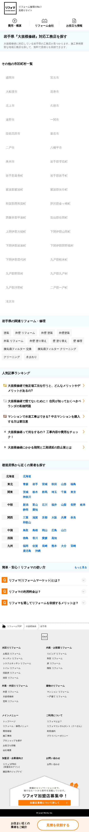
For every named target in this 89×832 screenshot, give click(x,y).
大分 (63, 546)
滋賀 (35, 517)
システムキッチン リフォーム (17, 663)
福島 (73, 484)
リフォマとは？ (54, 721)
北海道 (27, 476)
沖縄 (38, 551)
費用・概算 (15, 25)
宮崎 (73, 546)
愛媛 (44, 538)
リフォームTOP (14, 626)
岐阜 (82, 504)
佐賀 (35, 546)
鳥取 (25, 530)
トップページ (9, 721)
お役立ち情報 (74, 25)
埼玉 (54, 492)
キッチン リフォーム (13, 658)
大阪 (54, 517)
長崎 (44, 546)
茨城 (25, 492)
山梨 (63, 504)
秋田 (54, 484)
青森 (25, 484)
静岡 (25, 509)
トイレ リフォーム (11, 668)
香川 (35, 538)
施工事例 (7, 735)
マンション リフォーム (58, 691)
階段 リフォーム (55, 668)
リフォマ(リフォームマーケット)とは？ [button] (34, 580)
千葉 (63, 492)
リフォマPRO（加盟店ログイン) (11, 765)
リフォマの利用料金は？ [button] (25, 591)
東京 (73, 492)
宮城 (44, 484)
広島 (54, 530)
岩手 (35, 484)
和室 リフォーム (55, 658)
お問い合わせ (53, 764)
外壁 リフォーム (10, 691)
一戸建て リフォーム (57, 696)
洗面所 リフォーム (11, 672)
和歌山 (27, 522)
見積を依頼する (58, 825)
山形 (63, 484)
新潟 (25, 504)
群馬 (44, 492)
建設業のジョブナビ (12, 771)
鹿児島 (27, 551)
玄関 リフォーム (10, 701)
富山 (35, 504)
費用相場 (7, 731)
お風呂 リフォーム (11, 653)
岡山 (44, 530)
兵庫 (63, 517)
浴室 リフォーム (10, 677)
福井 (54, 504)
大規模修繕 (31, 626)
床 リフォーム (53, 663)
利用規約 (51, 731)
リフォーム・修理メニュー (15, 726)
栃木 (35, 492)
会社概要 (7, 750)
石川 (44, 504)
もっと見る (81, 567)
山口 (63, 530)
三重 (25, 517)
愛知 (35, 509)
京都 (44, 517)
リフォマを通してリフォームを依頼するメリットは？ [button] (43, 603)
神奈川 (27, 497)
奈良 (73, 517)
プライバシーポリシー (57, 735)
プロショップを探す (12, 740)
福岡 (25, 546)
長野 (73, 504)
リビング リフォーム (57, 653)
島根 (35, 530)
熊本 (54, 546)
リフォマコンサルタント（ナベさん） (65, 726)
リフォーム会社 (44, 25)
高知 (54, 538)
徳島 (25, 538)
